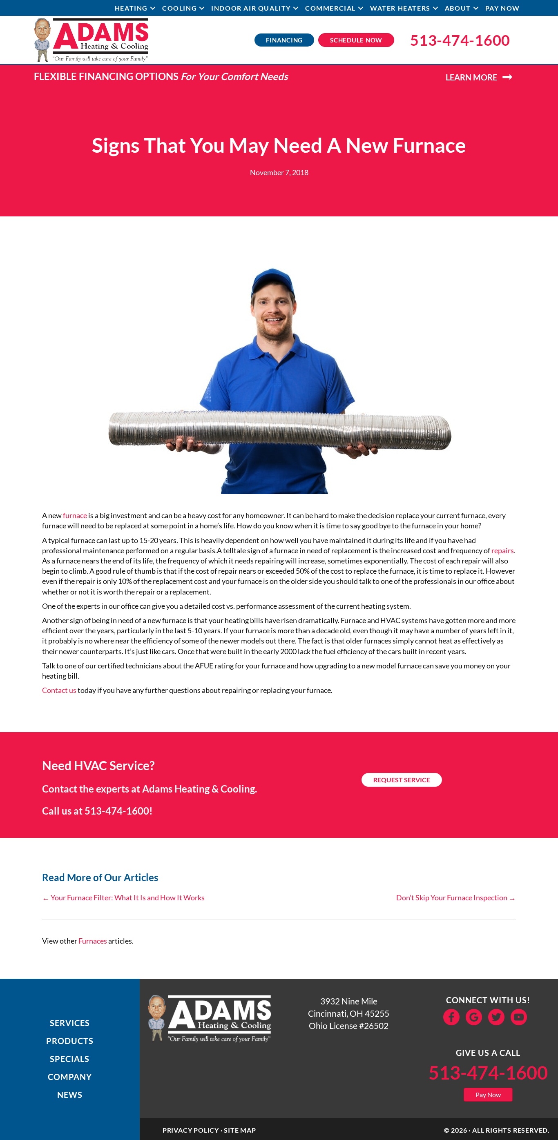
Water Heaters (400, 8)
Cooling (179, 8)
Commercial (330, 8)
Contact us (59, 690)
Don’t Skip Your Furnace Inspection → (456, 897)
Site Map (240, 1130)
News (70, 1095)
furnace (75, 515)
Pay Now (502, 8)
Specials (69, 1059)
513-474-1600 (117, 811)
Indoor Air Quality (251, 8)
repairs (502, 550)
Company (70, 1077)
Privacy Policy (191, 1130)
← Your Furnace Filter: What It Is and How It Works (123, 897)
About (458, 8)
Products (70, 1041)
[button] (153, 8)
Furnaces (92, 940)
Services (70, 1023)
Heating (131, 8)
